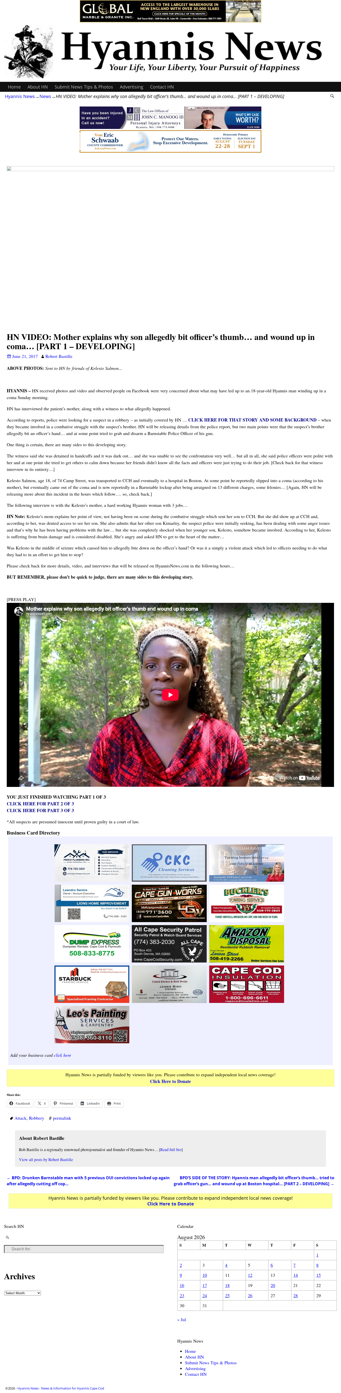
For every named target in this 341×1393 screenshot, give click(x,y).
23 (182, 1295)
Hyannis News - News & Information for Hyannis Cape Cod (60, 1388)
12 (250, 1275)
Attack (20, 1118)
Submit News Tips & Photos (84, 87)
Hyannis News (20, 96)
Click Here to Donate (170, 1081)
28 (295, 1295)
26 (250, 1295)
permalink (62, 1118)
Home (14, 87)
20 (273, 1285)
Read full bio (170, 1149)
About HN (37, 87)
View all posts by (46, 1159)
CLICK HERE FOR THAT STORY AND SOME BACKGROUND (252, 420)
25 (227, 1295)
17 (204, 1285)
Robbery (36, 1118)
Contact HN (162, 87)
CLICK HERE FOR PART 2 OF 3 (40, 803)
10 (204, 1275)
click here (62, 1055)
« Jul (181, 1319)
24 (204, 1295)
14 (295, 1275)
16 (182, 1285)
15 (318, 1275)
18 (227, 1285)
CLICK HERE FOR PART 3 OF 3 (40, 810)
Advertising (131, 87)
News (45, 96)
